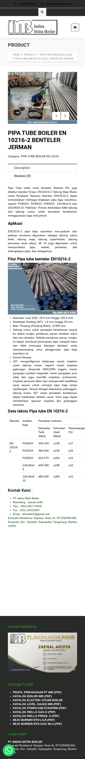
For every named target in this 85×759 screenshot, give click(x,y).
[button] (9, 750)
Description (22, 168)
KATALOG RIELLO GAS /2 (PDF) (34, 712)
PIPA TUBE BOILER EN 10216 (40, 156)
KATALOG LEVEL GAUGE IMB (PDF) (37, 704)
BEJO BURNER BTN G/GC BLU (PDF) (37, 723)
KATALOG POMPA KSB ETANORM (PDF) (39, 708)
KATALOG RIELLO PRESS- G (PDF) (36, 716)
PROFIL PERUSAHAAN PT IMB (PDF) (37, 692)
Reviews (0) (22, 176)
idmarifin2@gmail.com (58, 4)
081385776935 (27, 4)
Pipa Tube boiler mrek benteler (29, 187)
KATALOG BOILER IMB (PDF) (32, 696)
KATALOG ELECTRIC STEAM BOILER (38, 700)
